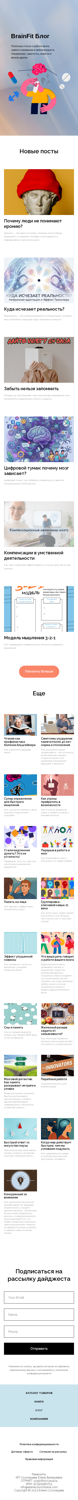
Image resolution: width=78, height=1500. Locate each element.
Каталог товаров (39, 1393)
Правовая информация (39, 1459)
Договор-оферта (22, 1451)
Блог (39, 1410)
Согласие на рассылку (53, 1451)
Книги (39, 1401)
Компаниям (39, 1418)
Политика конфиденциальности (39, 1444)
